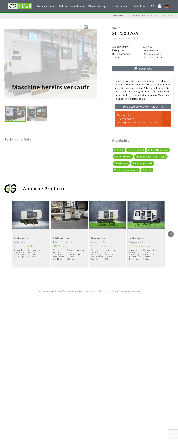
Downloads (145, 68)
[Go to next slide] (171, 234)
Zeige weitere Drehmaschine (143, 106)
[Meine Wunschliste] (160, 6)
